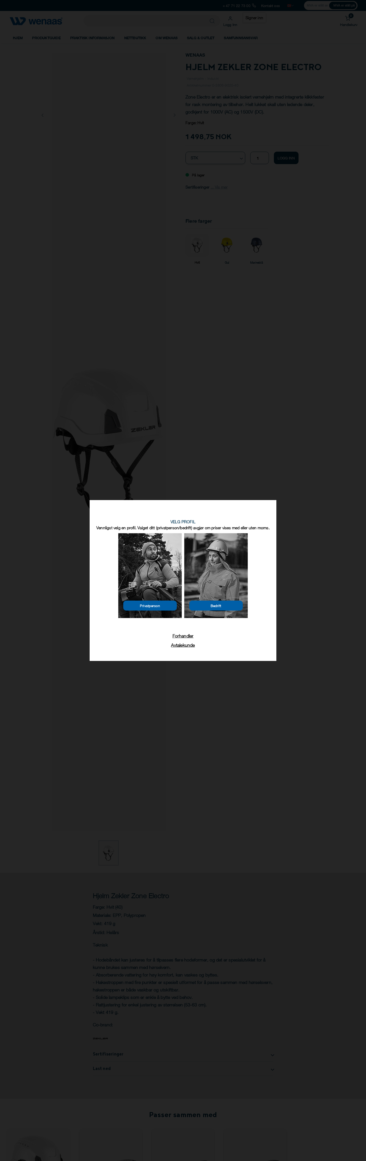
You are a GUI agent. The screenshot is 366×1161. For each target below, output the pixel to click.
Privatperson (150, 606)
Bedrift (216, 606)
